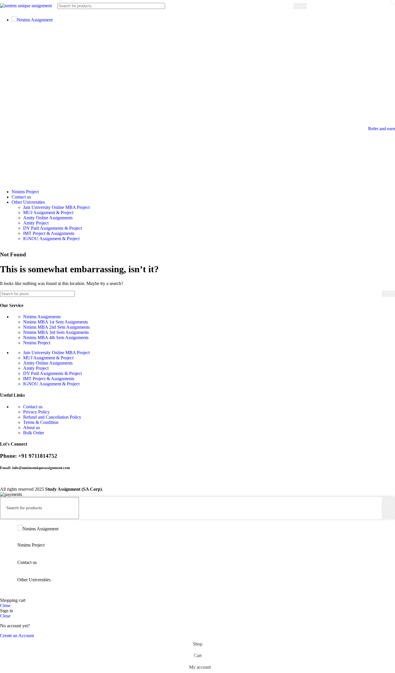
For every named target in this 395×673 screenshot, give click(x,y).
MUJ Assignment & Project (48, 212)
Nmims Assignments (42, 316)
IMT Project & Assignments (48, 233)
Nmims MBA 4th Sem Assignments (55, 337)
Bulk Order (33, 432)
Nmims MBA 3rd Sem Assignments (56, 332)
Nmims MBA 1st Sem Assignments (55, 321)
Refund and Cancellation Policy (52, 417)
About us (31, 427)
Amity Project (36, 222)
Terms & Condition (40, 422)
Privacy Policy (36, 411)
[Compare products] (319, 6)
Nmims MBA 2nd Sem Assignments (56, 327)
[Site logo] (26, 5)
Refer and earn (381, 128)
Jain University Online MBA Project (56, 207)
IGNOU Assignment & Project (51, 238)
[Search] (300, 6)
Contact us (33, 406)
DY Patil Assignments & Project (52, 228)
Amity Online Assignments (48, 217)
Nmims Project (36, 342)
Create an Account (17, 635)
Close (5, 605)
